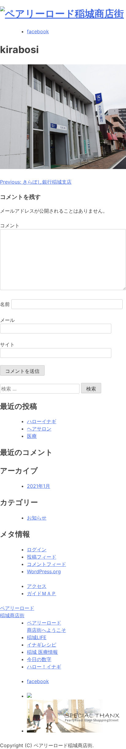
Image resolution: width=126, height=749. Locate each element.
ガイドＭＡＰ (41, 593)
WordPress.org (44, 571)
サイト (7, 344)
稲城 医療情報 (42, 652)
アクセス (36, 586)
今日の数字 (39, 659)
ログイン (36, 549)
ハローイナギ (41, 421)
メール (7, 320)
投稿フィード (41, 557)
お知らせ (36, 518)
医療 (32, 436)
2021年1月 (38, 486)
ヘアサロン (39, 429)
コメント (10, 225)
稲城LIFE (36, 637)
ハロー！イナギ (44, 667)
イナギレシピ (41, 645)
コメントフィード (46, 564)
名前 (5, 304)
